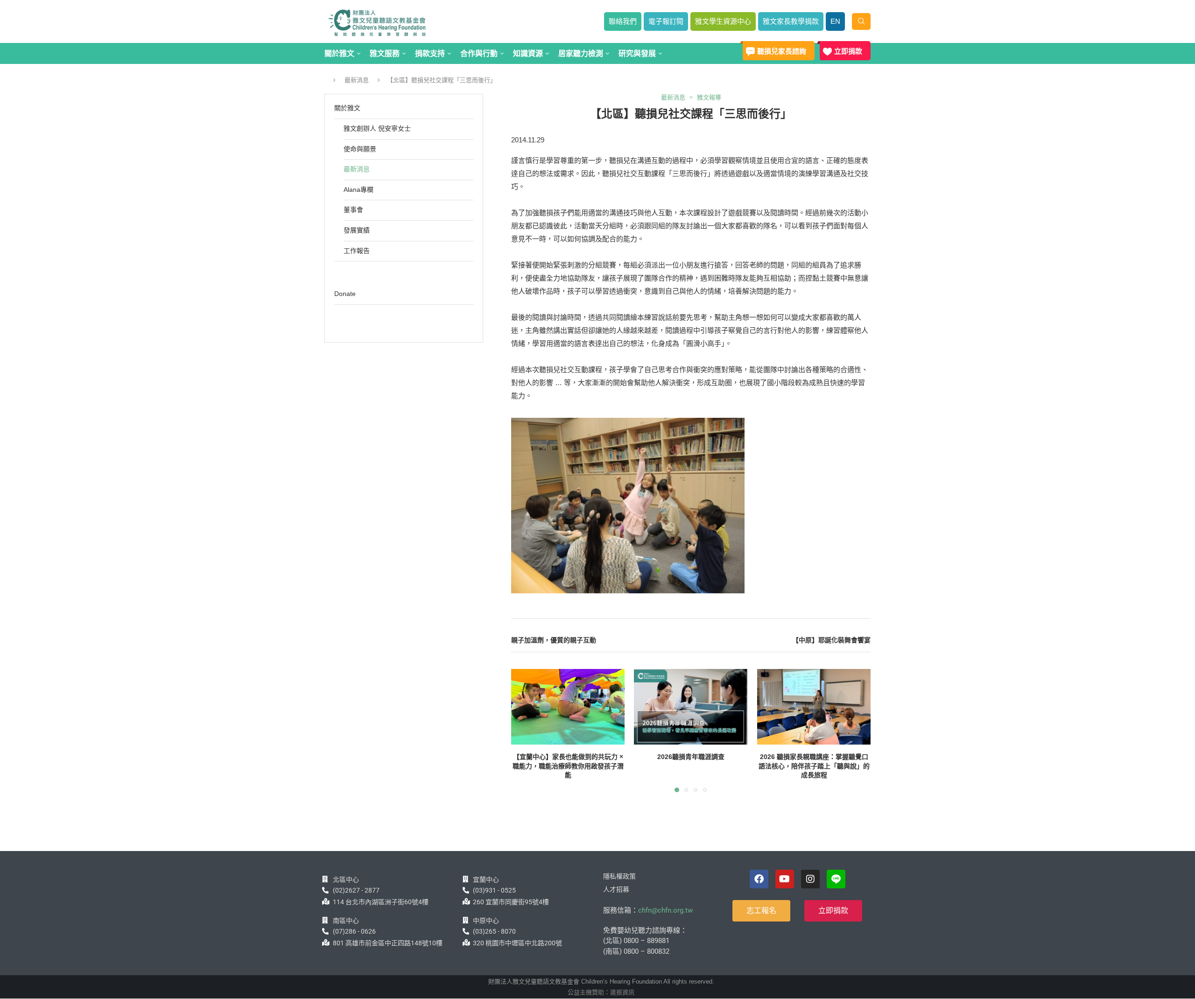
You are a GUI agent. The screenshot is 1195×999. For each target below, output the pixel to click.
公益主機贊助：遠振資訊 (601, 992)
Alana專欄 (358, 189)
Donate (345, 293)
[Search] (861, 21)
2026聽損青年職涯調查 (690, 756)
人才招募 (616, 889)
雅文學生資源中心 (723, 21)
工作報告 (357, 250)
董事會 (353, 209)
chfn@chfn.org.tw (665, 910)
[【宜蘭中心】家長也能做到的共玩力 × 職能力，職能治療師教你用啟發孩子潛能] (568, 707)
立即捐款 (848, 51)
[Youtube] (784, 879)
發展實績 (357, 230)
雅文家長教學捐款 (791, 21)
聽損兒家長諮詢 (781, 51)
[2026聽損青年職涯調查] (690, 707)
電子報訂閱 (665, 21)
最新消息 (356, 80)
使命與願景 (360, 149)
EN (835, 21)
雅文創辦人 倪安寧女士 (377, 128)
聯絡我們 (623, 21)
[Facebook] (759, 879)
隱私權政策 (619, 876)
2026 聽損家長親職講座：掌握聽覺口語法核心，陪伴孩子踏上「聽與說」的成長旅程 (813, 766)
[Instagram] (810, 879)
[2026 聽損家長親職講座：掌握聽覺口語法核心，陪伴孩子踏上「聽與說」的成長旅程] (814, 707)
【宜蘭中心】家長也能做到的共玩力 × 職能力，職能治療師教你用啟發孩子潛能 (568, 766)
